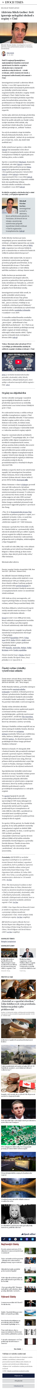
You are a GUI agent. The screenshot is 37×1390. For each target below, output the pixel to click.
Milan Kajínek (10, 53)
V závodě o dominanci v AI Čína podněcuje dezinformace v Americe (11, 1341)
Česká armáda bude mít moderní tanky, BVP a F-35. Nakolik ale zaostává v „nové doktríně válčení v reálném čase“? (18, 1068)
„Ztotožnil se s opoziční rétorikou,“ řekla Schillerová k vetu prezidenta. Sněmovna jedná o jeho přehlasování (18, 1005)
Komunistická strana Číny (21, 512)
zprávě (7, 796)
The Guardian (27, 716)
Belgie (23, 648)
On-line (19, 917)
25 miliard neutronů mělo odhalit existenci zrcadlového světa (15, 1200)
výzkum (24, 484)
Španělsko (14, 638)
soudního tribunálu (22, 310)
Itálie (13, 640)
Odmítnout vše (18, 1386)
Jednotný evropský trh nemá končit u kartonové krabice (17, 1041)
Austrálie (16, 648)
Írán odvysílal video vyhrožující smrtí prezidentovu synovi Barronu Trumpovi (18, 1121)
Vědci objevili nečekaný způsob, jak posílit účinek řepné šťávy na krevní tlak (11, 1279)
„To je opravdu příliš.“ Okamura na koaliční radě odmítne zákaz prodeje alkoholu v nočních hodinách (11, 1289)
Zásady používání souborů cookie (18, 1371)
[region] (18, 1370)
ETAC (4, 375)
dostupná (21, 480)
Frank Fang (23, 971)
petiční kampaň (22, 586)
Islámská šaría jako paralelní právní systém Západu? (10, 1270)
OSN (3, 248)
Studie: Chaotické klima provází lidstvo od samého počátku (11, 1313)
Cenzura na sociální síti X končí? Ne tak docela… (11, 1303)
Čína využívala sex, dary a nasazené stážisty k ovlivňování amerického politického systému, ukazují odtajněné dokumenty (12, 1332)
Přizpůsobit (18, 1381)
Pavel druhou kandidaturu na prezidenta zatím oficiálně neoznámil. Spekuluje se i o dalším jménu (10, 1322)
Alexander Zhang (5, 971)
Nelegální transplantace (10, 8)
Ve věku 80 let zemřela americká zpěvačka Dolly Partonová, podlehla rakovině (17, 1226)
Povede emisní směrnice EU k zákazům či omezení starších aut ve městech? (12, 1251)
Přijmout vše (18, 1376)
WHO (30, 245)
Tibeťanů (22, 162)
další (24, 640)
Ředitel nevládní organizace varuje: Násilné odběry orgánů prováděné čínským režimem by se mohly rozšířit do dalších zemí (28, 963)
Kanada (9, 648)
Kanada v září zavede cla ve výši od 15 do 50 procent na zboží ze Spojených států (18, 1095)
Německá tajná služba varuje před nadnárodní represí (16, 1174)
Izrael (4, 618)
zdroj (4, 150)
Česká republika (19, 650)
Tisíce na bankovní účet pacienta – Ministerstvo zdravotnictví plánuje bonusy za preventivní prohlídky (12, 1260)
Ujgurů (19, 164)
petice (11, 739)
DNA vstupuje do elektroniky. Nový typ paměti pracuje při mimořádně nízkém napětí (16, 1148)
